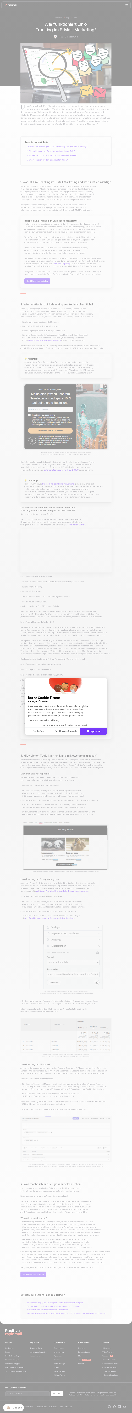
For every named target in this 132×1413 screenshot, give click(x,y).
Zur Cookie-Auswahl (66, 731)
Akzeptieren (94, 731)
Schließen (38, 731)
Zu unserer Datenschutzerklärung (43, 720)
